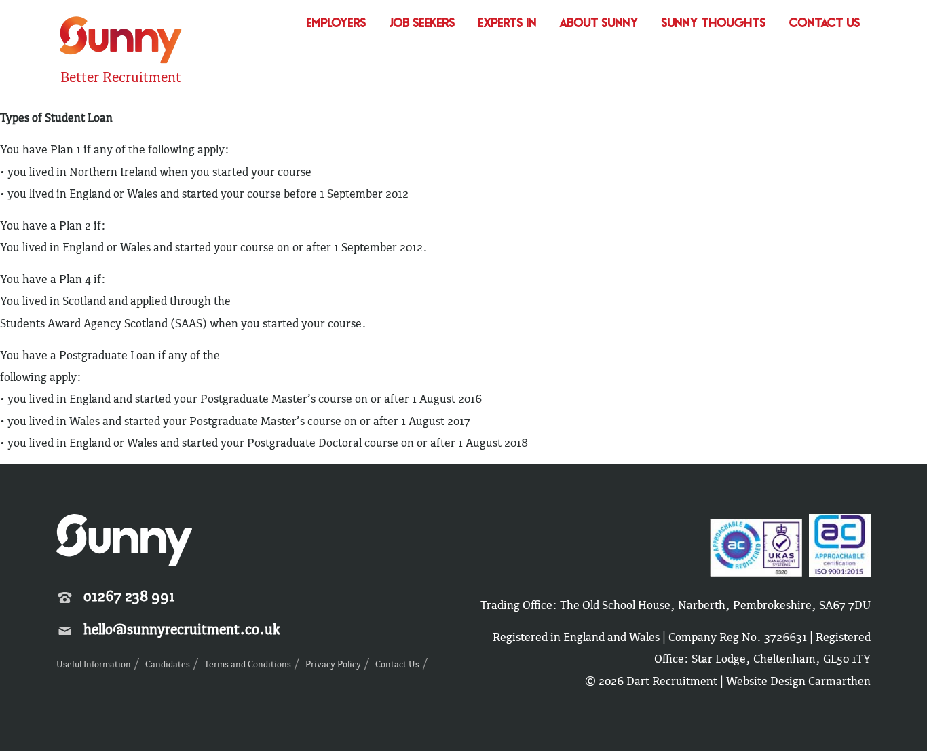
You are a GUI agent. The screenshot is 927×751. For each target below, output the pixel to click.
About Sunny (599, 24)
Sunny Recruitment (118, 42)
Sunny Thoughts (714, 24)
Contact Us (824, 24)
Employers (336, 24)
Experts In (507, 24)
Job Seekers (422, 24)
